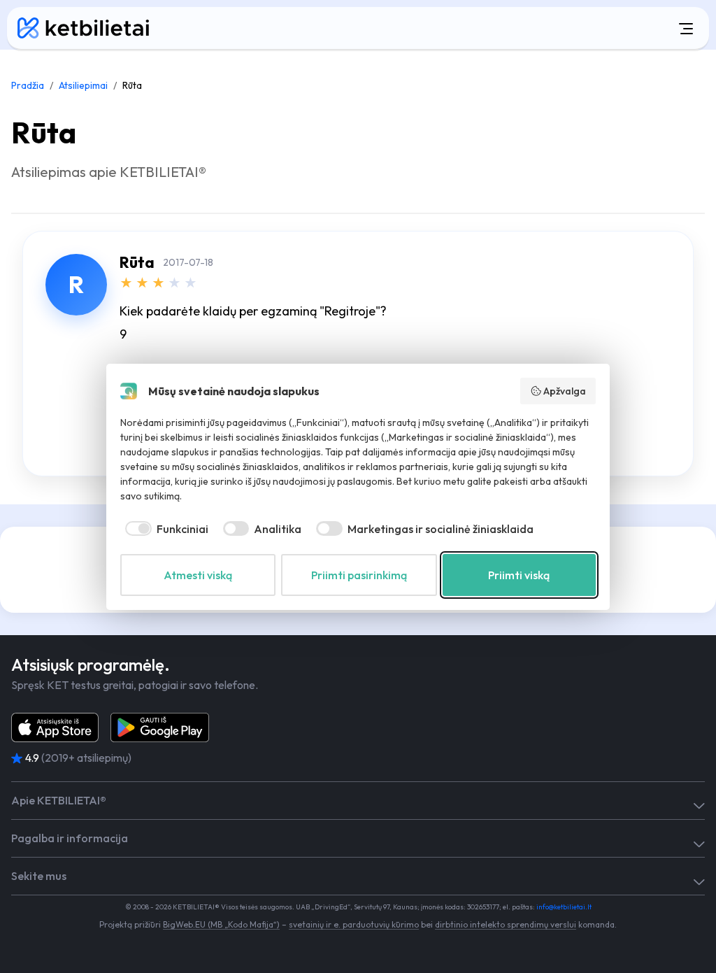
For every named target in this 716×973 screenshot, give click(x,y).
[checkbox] (164, 528)
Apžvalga (564, 391)
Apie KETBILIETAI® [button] (58, 800)
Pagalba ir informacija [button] (69, 838)
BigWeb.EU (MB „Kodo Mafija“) (221, 924)
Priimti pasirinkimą (359, 575)
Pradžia (27, 85)
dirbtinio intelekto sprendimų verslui (505, 924)
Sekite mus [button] (38, 876)
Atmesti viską (198, 575)
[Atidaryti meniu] (441, 28)
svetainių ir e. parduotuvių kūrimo (354, 924)
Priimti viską (519, 575)
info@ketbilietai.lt (564, 906)
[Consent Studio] (128, 391)
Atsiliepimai (83, 85)
